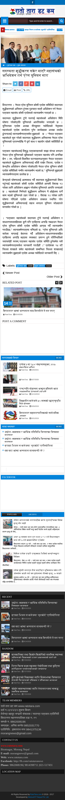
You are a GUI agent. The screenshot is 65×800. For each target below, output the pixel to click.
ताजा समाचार (8, 426)
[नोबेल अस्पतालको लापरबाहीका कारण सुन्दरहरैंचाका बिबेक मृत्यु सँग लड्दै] (7, 524)
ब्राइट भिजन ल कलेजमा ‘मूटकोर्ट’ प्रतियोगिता (37, 30)
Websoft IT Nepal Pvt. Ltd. (38, 797)
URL (27, 90)
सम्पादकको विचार (10, 358)
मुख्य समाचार (43, 266)
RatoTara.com (36, 794)
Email (8, 90)
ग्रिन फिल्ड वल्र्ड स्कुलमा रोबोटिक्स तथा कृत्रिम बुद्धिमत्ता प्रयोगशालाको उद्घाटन (36, 668)
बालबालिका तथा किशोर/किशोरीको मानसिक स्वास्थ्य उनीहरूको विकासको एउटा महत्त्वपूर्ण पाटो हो (37, 656)
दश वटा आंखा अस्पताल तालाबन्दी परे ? (24, 450)
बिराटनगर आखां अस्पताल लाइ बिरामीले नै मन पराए (29, 310)
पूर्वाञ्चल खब (25, 266)
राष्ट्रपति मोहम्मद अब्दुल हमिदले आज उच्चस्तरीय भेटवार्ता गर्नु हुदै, (38, 390)
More (59, 358)
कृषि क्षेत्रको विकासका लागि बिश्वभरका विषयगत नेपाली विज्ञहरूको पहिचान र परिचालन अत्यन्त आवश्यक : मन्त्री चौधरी (36, 680)
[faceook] (32, 469)
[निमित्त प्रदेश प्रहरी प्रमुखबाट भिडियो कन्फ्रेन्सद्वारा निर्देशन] (7, 557)
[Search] (61, 21)
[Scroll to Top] (60, 795)
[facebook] (32, 2)
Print (18, 90)
